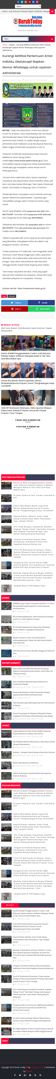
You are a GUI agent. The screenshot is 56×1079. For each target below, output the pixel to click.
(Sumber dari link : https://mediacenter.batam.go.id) (23, 288)
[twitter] (22, 2)
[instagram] (37, 2)
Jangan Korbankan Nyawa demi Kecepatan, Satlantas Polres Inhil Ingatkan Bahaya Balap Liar (31, 541)
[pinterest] (29, 2)
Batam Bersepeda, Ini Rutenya (25, 763)
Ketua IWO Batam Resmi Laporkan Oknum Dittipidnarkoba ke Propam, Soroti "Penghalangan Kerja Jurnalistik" (27, 383)
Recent (10, 905)
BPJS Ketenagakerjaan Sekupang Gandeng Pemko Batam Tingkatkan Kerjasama (31, 628)
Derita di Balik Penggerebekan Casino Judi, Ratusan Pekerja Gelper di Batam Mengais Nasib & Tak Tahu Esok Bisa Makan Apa (26, 356)
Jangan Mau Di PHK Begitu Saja (29, 586)
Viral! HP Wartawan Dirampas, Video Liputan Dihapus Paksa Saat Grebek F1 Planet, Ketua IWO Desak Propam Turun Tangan (26, 411)
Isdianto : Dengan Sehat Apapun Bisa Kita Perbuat (34, 752)
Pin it (18, 309)
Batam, (44, 80)
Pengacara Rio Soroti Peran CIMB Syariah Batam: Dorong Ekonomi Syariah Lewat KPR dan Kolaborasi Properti (34, 564)
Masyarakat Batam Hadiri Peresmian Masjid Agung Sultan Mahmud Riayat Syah (31, 693)
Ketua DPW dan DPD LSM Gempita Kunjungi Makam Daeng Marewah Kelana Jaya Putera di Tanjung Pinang (33, 671)
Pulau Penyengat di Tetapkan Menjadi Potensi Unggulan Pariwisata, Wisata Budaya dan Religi (33, 714)
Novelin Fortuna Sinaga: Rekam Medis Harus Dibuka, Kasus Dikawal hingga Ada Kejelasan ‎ (32, 1019)
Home (4, 45)
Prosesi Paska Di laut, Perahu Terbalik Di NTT (34, 496)
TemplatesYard (37, 1067)
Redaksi (29, 1071)
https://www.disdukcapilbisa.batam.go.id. (26, 160)
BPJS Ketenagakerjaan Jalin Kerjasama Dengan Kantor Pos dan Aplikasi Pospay (33, 617)
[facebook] (18, 2)
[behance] (33, 2)
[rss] (35, 1075)
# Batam (12, 296)
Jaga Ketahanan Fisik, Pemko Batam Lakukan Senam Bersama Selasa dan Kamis (32, 732)
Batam (12, 45)
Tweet (18, 303)
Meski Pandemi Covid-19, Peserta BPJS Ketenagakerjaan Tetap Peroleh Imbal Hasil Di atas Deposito (32, 640)
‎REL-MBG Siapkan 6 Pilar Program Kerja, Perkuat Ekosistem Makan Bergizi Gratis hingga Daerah (33, 1030)
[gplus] (25, 2)
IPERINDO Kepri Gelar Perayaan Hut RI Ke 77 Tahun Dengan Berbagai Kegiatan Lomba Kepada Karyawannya (33, 606)
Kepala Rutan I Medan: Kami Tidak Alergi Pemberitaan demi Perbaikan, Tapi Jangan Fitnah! (32, 518)
